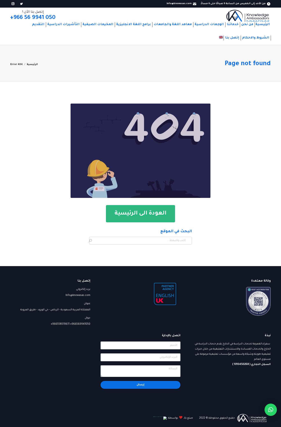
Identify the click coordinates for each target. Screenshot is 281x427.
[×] (271, 410)
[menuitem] (263, 25)
